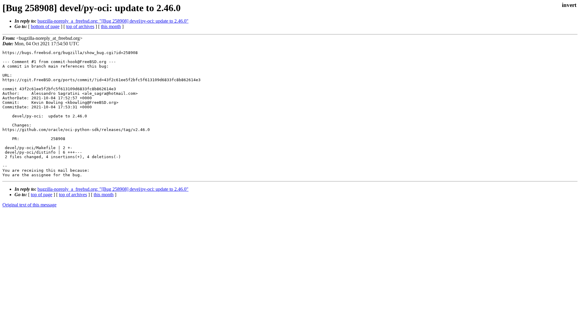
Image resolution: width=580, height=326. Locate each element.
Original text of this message (29, 204)
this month (111, 26)
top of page (41, 194)
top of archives (80, 26)
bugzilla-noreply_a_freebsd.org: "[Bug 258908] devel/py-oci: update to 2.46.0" (112, 21)
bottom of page (45, 26)
